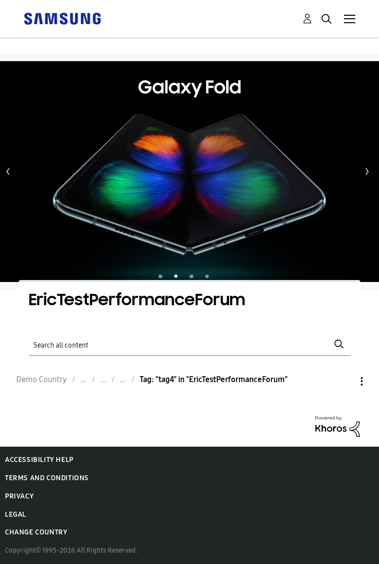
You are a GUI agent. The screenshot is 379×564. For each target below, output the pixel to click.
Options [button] (345, 381)
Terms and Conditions (47, 478)
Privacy (19, 496)
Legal (15, 514)
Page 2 (176, 277)
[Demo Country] (62, 18)
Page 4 (207, 277)
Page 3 (191, 277)
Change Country (36, 532)
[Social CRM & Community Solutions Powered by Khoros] (337, 425)
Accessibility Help (39, 460)
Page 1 (160, 277)
